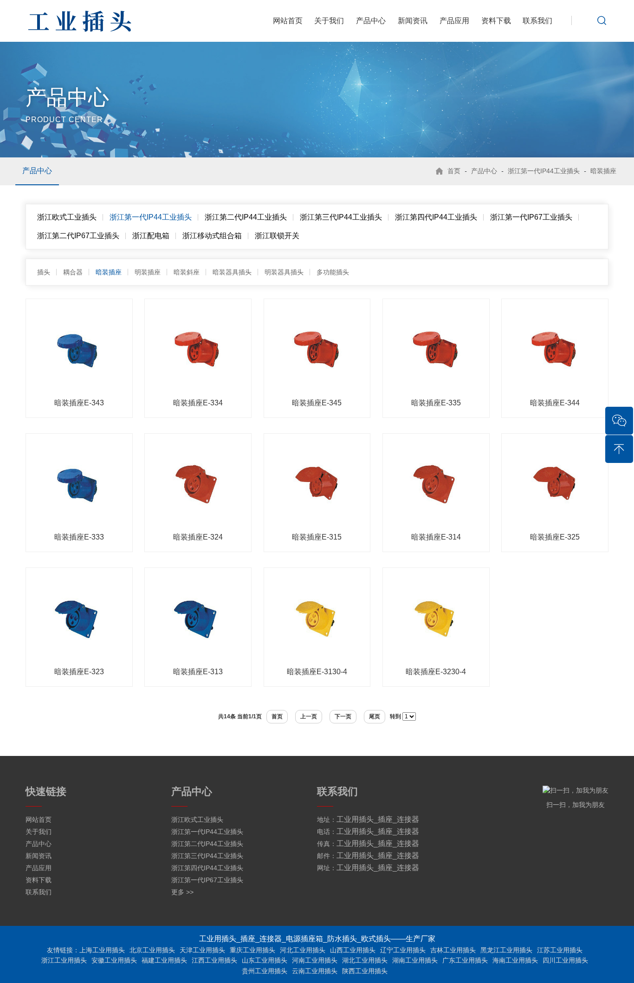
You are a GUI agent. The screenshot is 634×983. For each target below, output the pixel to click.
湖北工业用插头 (365, 960)
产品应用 (454, 21)
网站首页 (288, 21)
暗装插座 (603, 171)
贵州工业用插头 (264, 971)
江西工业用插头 (214, 960)
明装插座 (148, 272)
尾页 (374, 716)
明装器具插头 (284, 272)
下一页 (343, 716)
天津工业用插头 (202, 950)
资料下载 (496, 21)
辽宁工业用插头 (403, 950)
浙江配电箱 (150, 236)
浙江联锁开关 (277, 236)
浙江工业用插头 (64, 960)
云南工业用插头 (314, 971)
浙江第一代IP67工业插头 (531, 217)
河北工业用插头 (302, 950)
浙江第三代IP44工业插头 (341, 217)
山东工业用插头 (264, 960)
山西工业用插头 (352, 950)
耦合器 (73, 272)
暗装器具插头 (232, 272)
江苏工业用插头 (559, 950)
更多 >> (182, 892)
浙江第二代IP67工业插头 (78, 236)
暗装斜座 (187, 272)
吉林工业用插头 (453, 950)
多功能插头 (333, 272)
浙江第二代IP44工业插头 (246, 217)
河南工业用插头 (314, 960)
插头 (43, 272)
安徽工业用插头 (114, 960)
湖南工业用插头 (415, 960)
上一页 (308, 716)
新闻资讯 (412, 21)
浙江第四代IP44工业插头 (436, 217)
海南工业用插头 (515, 960)
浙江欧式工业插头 (67, 217)
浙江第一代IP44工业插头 (544, 171)
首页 (453, 171)
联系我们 (537, 21)
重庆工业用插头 (252, 950)
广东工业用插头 (465, 960)
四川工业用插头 (565, 960)
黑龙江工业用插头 (506, 950)
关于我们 (329, 21)
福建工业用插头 (164, 960)
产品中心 (371, 21)
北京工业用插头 (152, 950)
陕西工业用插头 (365, 971)
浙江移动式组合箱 (212, 236)
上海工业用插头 (102, 950)
